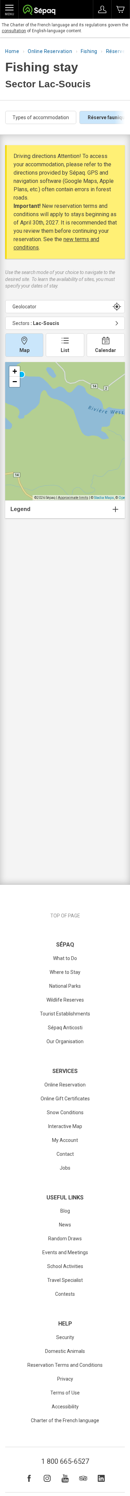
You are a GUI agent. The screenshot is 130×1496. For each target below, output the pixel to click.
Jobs (65, 1168)
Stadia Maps (104, 498)
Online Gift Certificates (65, 1098)
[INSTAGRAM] (47, 1478)
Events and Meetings (65, 1252)
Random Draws (65, 1238)
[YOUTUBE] (65, 1478)
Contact (65, 1154)
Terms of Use (65, 1393)
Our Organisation (65, 1041)
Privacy (65, 1379)
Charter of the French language (65, 1420)
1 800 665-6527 (65, 1461)
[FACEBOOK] (29, 1478)
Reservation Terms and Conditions (65, 1365)
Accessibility (65, 1406)
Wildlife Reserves (65, 1000)
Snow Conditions (65, 1112)
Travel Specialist (65, 1280)
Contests (65, 1294)
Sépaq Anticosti (65, 1027)
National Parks (65, 986)
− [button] (14, 381)
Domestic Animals (65, 1351)
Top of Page (65, 915)
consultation (14, 30)
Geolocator (24, 306)
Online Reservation (50, 51)
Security (65, 1337)
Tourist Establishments (65, 1014)
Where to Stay (65, 972)
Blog (65, 1211)
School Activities (65, 1266)
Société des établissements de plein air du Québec (39, 11)
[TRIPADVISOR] (83, 1478)
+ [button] (14, 371)
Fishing (89, 51)
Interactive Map (65, 1126)
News (65, 1224)
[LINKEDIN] (101, 1478)
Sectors (35, 323)
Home (12, 51)
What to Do (65, 958)
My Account (65, 1140)
